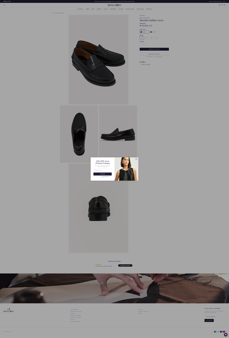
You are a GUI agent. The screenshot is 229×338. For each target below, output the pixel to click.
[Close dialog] (136, 159)
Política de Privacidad (105, 176)
